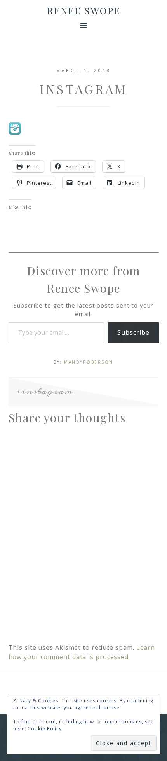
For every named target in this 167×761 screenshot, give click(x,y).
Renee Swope (83, 10)
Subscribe (133, 332)
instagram (47, 391)
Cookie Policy (45, 728)
